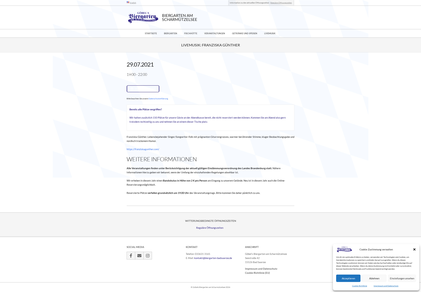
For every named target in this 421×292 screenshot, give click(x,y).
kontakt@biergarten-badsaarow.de (213, 257)
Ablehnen (374, 278)
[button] (414, 249)
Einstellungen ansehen (402, 278)
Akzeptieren (348, 278)
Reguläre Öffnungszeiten (281, 2)
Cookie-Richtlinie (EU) (257, 272)
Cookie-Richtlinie (359, 286)
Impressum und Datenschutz (386, 286)
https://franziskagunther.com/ (143, 149)
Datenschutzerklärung (158, 98)
